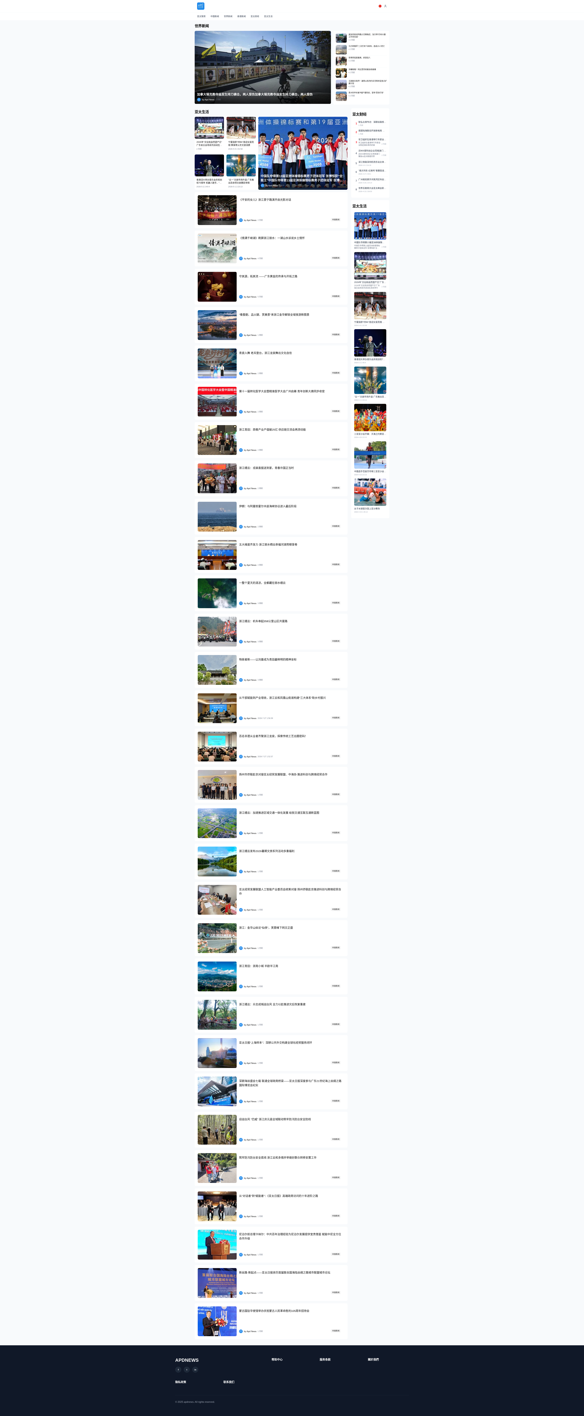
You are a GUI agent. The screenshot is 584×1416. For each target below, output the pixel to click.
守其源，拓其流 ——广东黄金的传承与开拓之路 (268, 276)
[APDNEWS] (200, 6)
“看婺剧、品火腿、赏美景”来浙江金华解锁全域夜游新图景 (274, 314)
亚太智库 (201, 16)
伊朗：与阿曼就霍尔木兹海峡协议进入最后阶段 (268, 506)
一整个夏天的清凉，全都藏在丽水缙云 (262, 582)
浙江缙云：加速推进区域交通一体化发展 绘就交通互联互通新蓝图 (279, 812)
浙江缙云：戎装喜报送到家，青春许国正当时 (266, 468)
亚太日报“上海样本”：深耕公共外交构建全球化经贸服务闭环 (275, 1042)
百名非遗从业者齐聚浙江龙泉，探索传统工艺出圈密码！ (273, 736)
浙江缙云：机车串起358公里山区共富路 (263, 621)
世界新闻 (228, 16)
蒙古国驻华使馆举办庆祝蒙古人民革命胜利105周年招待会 (274, 1310)
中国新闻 (214, 16)
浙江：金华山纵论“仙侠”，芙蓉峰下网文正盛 (266, 927)
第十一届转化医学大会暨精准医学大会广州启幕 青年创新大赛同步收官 (282, 391)
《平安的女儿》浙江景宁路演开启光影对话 (265, 199)
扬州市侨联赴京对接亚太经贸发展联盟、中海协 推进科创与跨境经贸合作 (283, 774)
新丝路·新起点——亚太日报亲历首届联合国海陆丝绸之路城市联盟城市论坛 (284, 1272)
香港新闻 (241, 16)
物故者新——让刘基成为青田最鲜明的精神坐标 (268, 659)
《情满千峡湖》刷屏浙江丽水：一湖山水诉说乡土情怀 (272, 238)
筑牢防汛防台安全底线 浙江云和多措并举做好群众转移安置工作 (277, 1157)
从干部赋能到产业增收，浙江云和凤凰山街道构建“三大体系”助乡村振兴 (282, 697)
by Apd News (208, 99)
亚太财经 (255, 16)
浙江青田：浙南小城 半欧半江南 (258, 966)
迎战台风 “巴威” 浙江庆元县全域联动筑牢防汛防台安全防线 (275, 1119)
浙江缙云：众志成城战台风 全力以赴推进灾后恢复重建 (272, 1004)
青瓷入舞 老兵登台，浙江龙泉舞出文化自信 (265, 353)
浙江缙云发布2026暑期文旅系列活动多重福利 (266, 851)
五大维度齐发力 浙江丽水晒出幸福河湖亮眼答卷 (268, 544)
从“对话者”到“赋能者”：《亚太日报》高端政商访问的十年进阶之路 (278, 1196)
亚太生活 (268, 16)
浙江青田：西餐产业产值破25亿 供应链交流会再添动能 (272, 429)
